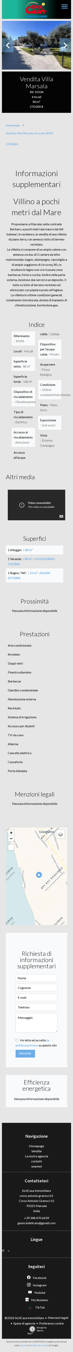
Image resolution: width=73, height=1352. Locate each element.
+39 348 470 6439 (36, 1218)
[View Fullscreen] (11, 847)
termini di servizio (39, 1345)
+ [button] (11, 832)
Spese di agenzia (24, 1323)
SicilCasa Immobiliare (36, 1190)
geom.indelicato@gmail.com (36, 1223)
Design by (37, 1330)
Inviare (25, 1053)
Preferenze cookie (51, 1323)
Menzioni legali (58, 1317)
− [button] (11, 838)
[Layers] (60, 834)
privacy (23, 1345)
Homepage (13, 125)
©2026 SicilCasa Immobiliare (24, 1318)
